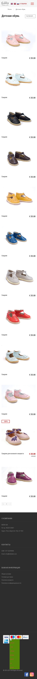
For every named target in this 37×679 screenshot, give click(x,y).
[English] (12, 4)
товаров (23, 4)
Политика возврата (7, 580)
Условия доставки (7, 577)
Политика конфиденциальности (11, 583)
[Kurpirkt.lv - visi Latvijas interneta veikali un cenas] (12, 654)
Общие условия (6, 574)
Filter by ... (30, 16)
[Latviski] (15, 4)
